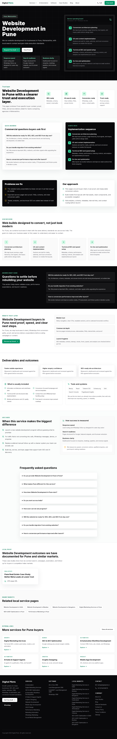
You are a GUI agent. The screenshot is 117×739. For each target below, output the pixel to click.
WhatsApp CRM (53, 694)
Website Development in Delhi (13, 607)
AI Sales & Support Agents (33, 697)
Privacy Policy (99, 709)
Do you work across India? (33, 500)
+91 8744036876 (102, 688)
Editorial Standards (100, 704)
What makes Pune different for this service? (39, 484)
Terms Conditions (100, 712)
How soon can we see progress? (35, 509)
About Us (98, 697)
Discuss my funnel (10, 341)
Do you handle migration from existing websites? (41, 525)
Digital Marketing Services (33, 687)
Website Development (32, 702)
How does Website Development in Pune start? (40, 492)
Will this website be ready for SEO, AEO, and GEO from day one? (46, 517)
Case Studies (63, 3)
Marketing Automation (31, 712)
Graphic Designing (30, 699)
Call (100, 3)
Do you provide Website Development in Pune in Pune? (43, 476)
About (77, 3)
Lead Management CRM (56, 687)
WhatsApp (7, 705)
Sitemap (97, 715)
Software (53, 3)
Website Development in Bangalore (64, 607)
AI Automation (43, 3)
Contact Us (98, 707)
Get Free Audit (8, 700)
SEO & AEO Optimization (32, 690)
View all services (107, 629)
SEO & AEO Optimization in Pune (14, 611)
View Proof (27, 50)
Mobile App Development (33, 704)
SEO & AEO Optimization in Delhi (81, 715)
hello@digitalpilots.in (103, 685)
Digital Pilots (9, 681)
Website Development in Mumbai (37, 607)
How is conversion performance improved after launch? (44, 533)
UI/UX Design (29, 707)
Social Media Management (33, 717)
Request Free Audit (10, 50)
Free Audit (109, 3)
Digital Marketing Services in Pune (90, 607)
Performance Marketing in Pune (39, 611)
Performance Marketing (32, 710)
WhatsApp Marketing (31, 715)
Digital (7, 3)
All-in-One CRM (53, 685)
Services (32, 3)
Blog (71, 3)
